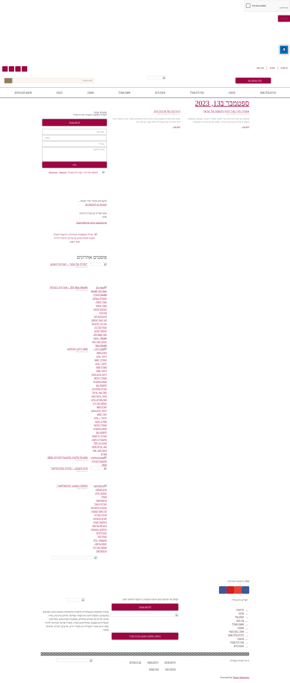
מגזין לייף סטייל (197, 92)
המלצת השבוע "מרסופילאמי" (72, 485)
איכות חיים (160, 92)
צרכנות (232, 92)
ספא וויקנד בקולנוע (78, 348)
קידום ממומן (152, 662)
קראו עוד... (245, 127)
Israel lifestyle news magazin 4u (91, 222)
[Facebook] (24, 69)
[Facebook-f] (245, 590)
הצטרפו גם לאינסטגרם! (96, 204)
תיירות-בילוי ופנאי (268, 92)
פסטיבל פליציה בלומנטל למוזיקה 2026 (67, 457)
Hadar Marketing (241, 677)
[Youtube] (11, 69)
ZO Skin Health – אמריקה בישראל (69, 287)
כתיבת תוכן (170, 669)
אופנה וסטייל (124, 92)
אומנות (90, 92)
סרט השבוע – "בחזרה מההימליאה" (69, 468)
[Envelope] (18, 69)
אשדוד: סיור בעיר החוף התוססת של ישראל (226, 111)
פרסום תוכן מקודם (23, 92)
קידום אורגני (170, 662)
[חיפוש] (8, 80)
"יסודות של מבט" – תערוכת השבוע (69, 264)
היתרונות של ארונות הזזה (167, 111)
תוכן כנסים (154, 669)
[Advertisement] (199, 43)
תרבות (59, 92)
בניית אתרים (135, 662)
